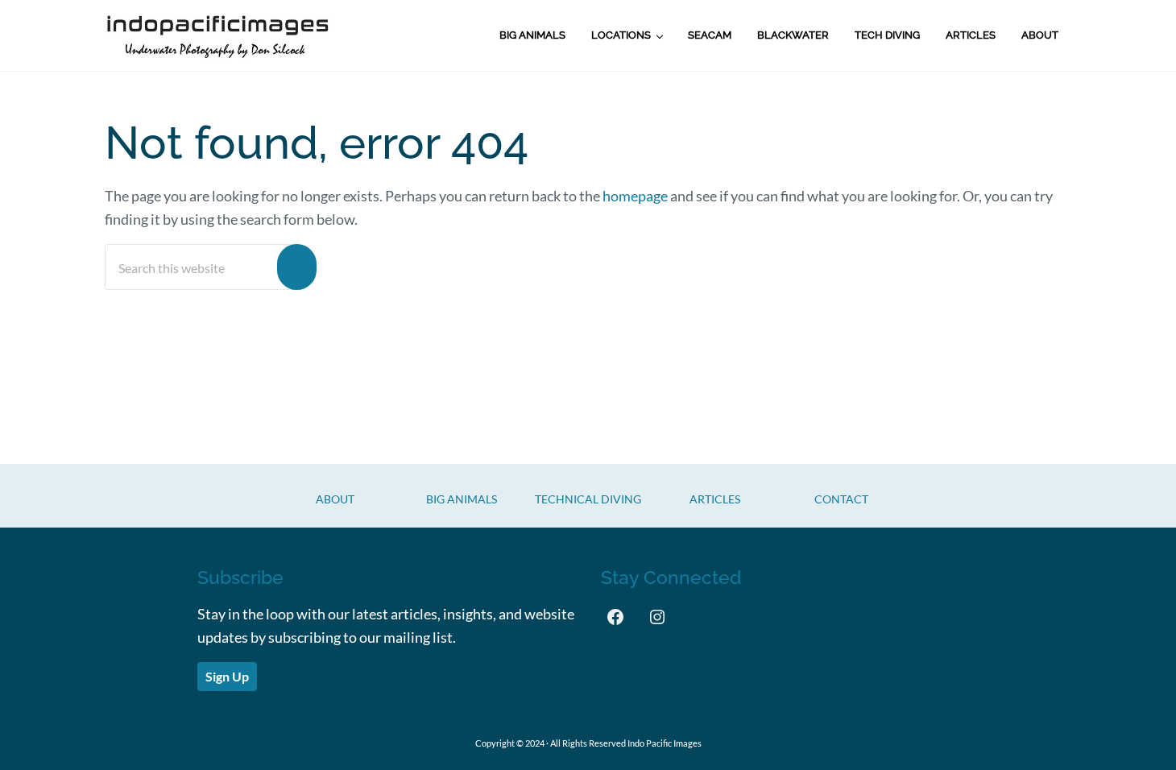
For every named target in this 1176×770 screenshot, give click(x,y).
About (335, 499)
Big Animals (461, 499)
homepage (635, 196)
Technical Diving (588, 499)
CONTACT (841, 499)
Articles (714, 499)
